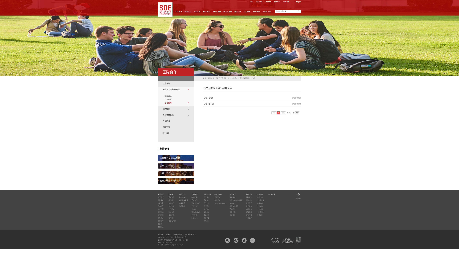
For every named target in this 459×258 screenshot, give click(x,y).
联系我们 (166, 133)
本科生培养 (216, 12)
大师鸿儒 (161, 206)
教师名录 (182, 197)
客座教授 (182, 203)
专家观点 (171, 203)
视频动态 (171, 215)
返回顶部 (298, 198)
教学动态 (206, 197)
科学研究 (206, 12)
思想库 (193, 209)
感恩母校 (260, 215)
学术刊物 (194, 215)
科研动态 (194, 197)
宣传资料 (171, 218)
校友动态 (260, 206)
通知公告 (171, 197)
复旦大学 (268, 2)
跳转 (297, 113)
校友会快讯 (260, 200)
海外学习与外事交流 (171, 90)
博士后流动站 (195, 212)
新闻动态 (249, 200)
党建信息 (171, 212)
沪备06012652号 (180, 237)
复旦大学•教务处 (167, 173)
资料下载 (166, 127)
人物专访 (171, 206)
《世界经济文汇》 (190, 235)
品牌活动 (260, 203)
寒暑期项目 (266, 12)
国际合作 (237, 12)
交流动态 (166, 84)
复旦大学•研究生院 (168, 181)
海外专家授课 (168, 115)
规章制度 (206, 215)
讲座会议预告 (195, 203)
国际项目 (166, 109)
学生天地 (247, 12)
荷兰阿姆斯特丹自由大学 (247, 78)
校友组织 (260, 209)
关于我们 (249, 218)
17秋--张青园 (209, 104)
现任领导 (161, 203)
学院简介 (161, 200)
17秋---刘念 (208, 98)
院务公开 (277, 2)
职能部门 (161, 221)
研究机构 (161, 215)
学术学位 (217, 197)
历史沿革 (161, 209)
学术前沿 (171, 209)
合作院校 (166, 121)
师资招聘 (182, 206)
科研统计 (194, 218)
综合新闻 (171, 200)
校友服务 (256, 12)
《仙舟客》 (260, 212)
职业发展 (249, 209)
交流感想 (168, 103)
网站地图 (259, 2)
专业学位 (217, 200)
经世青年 (249, 206)
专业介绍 (206, 209)
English (298, 2)
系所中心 (161, 212)
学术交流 (194, 206)
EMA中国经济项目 (220, 203)
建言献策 (286, 2)
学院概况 (178, 12)
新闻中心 (187, 12)
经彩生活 (249, 203)
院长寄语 (161, 197)
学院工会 (161, 218)
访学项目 (168, 99)
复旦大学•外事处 (167, 166)
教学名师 (206, 203)
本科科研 (206, 212)
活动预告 (260, 197)
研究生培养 (227, 12)
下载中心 (161, 227)
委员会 (160, 224)
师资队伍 (197, 12)
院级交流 (168, 96)
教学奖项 (206, 206)
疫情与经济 (172, 221)
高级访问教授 (183, 200)
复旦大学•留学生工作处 (170, 158)
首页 (251, 2)
